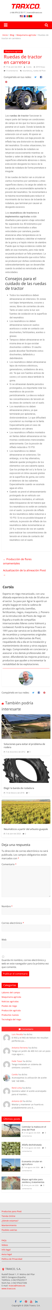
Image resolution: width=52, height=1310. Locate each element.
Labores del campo (11, 992)
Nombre (7, 906)
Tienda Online (8, 1216)
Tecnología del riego (11, 1019)
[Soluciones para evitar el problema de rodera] (26, 726)
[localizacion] (3, 1269)
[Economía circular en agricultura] (11, 1160)
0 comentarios (12, 70)
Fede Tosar (17, 1061)
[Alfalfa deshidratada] (11, 1143)
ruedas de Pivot (39, 70)
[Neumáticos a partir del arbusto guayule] (26, 811)
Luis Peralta (17, 1034)
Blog (12, 35)
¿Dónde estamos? (10, 1220)
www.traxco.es (9, 1288)
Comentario (9, 864)
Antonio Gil (17, 1101)
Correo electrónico (13, 923)
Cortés (29, 67)
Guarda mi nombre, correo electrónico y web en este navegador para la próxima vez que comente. (25, 963)
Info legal (6, 1249)
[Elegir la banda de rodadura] (26, 770)
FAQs (4, 1240)
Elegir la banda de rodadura (19, 788)
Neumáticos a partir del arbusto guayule (26, 829)
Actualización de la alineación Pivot (25, 572)
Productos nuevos (10, 1015)
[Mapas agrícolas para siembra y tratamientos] (11, 1178)
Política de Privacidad (12, 1259)
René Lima (17, 1087)
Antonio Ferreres (20, 1047)
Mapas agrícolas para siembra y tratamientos (33, 1181)
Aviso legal (7, 1254)
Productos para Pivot (12, 1211)
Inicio (5, 35)
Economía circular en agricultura (32, 1163)
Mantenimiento (9, 1225)
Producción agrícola (11, 1010)
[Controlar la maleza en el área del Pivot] (11, 1125)
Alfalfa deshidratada (32, 1144)
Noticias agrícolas (10, 1001)
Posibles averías (9, 1230)
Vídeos (5, 1245)
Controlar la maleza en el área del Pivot (34, 1128)
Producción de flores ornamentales (17, 561)
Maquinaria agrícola (26, 35)
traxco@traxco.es (17, 1285)
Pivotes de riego (9, 1006)
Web (4, 939)
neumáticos (27, 70)
